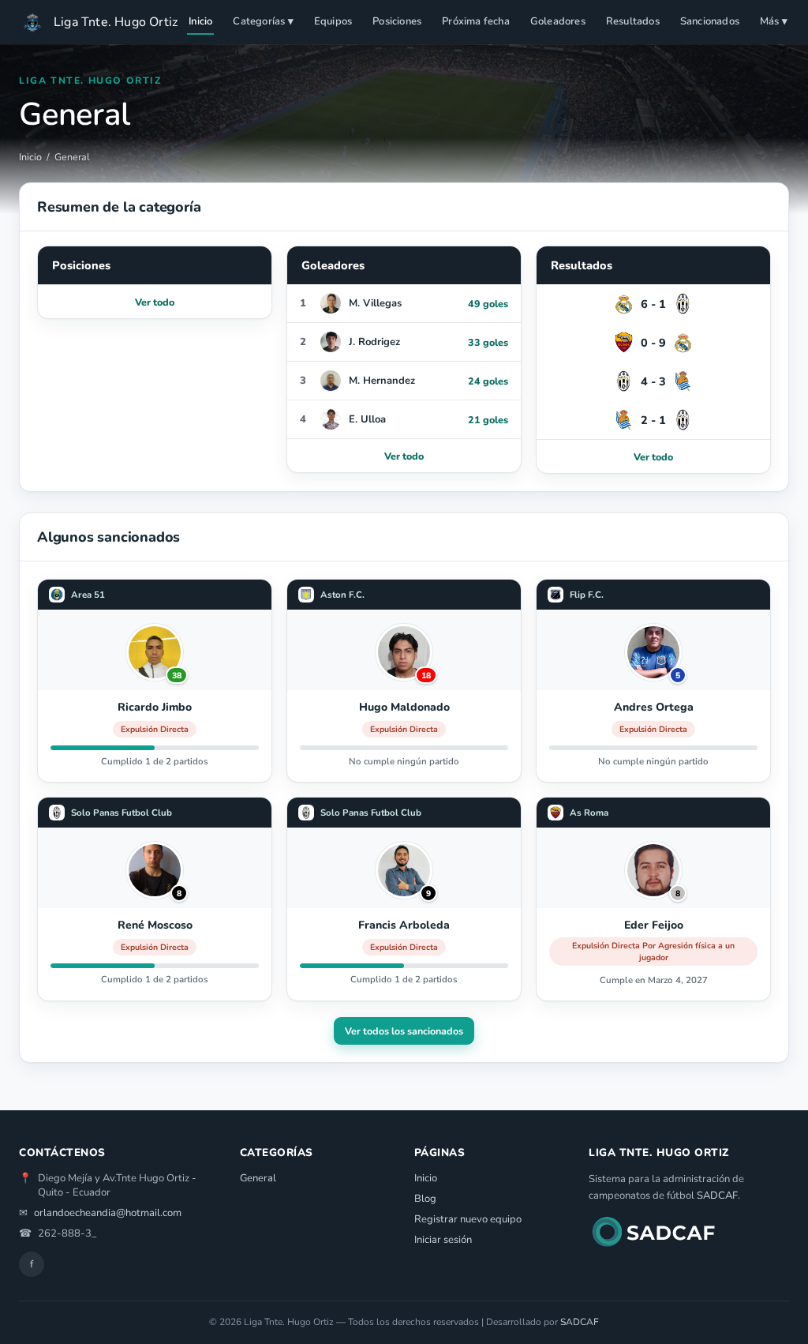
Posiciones (396, 21)
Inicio (200, 21)
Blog (425, 1199)
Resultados (633, 21)
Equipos (333, 21)
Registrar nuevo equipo (468, 1219)
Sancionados (709, 21)
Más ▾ (773, 21)
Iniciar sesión (443, 1240)
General (258, 1178)
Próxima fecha (476, 21)
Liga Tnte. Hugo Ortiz (116, 22)
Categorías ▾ (263, 21)
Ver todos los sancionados (404, 1031)
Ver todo (154, 302)
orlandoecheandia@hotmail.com (107, 1213)
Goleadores (557, 21)
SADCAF (717, 1195)
